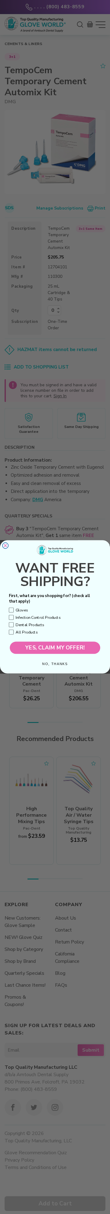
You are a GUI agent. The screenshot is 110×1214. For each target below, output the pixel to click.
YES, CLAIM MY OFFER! (55, 648)
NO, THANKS (55, 664)
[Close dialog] (5, 546)
